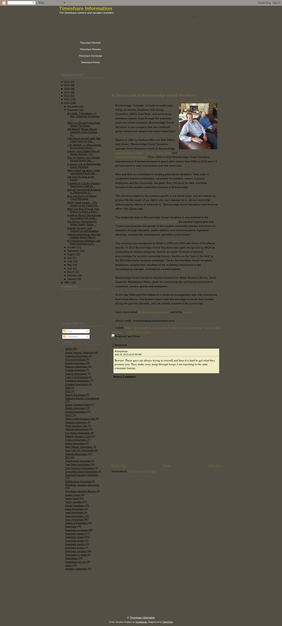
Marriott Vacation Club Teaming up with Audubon (82, 229)
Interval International (77, 429)
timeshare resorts (75, 544)
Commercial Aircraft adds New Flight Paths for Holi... (84, 140)
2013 (66, 92)
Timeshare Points (90, 62)
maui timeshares (74, 512)
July (69, 258)
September (73, 250)
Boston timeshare (75, 363)
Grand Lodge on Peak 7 (129, 152)
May (69, 264)
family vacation (74, 502)
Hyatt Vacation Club (76, 425)
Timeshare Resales (90, 49)
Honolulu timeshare (76, 422)
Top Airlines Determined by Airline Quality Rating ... (82, 223)
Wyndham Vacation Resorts (81, 491)
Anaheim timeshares (77, 356)
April (69, 268)
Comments (71, 336)
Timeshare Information (85, 8)
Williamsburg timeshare (78, 481)
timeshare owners (75, 533)
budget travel (72, 495)
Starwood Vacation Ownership (81, 475)
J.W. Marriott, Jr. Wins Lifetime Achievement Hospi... (84, 146)
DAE (68, 387)
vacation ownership (76, 568)
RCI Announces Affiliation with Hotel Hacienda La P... (84, 242)
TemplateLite (141, 622)
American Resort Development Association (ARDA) (146, 221)
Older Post (214, 465)
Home (167, 465)
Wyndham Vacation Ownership (82, 485)
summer (188, 312)
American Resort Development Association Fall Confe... (84, 217)
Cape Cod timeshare (77, 377)
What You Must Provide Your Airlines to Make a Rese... (83, 210)
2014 (66, 88)
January (71, 279)
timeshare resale (74, 540)
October (71, 247)
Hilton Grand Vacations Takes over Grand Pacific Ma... (83, 172)
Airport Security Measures (80, 352)
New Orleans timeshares (79, 447)
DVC (68, 391)
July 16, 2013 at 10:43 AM (128, 354)
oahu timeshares (74, 516)
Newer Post (118, 465)
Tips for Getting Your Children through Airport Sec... (83, 159)
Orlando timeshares (76, 454)
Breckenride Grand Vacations (151, 327)
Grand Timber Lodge (158, 152)
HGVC (69, 415)
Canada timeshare (75, 370)
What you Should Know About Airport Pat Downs (83, 124)
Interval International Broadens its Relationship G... (84, 191)
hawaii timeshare (75, 505)
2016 (66, 82)
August (71, 254)
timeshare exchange (76, 530)
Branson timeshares (76, 366)
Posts (69, 331)
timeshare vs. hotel (76, 554)
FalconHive (167, 622)
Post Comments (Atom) (142, 471)
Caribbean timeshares (77, 380)
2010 (66, 103)
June (70, 261)
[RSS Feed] (72, 615)
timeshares (71, 558)
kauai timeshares (75, 509)
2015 (66, 85)
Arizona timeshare (75, 359)
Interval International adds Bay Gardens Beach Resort (84, 236)
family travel (72, 498)
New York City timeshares (80, 450)
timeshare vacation (76, 551)
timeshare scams (75, 547)
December (72, 106)
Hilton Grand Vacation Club (80, 418)
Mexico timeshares (76, 439)
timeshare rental (74, 537)
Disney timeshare (75, 408)
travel (68, 565)
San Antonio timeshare (78, 461)
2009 (66, 282)
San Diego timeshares (78, 464)
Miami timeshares (75, 443)
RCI (67, 457)
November (72, 110)
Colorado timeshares (77, 384)
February (72, 275)
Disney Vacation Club (77, 404)
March (70, 272)
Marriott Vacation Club (78, 436)
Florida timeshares (76, 411)
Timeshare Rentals (90, 43)
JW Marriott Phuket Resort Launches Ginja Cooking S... (82, 132)
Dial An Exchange (75, 395)
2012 (66, 96)
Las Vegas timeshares (78, 433)
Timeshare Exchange (90, 56)
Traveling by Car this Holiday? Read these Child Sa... (84, 185)
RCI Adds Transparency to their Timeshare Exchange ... (83, 116)
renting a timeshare (76, 523)
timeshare (71, 526)
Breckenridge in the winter (154, 312)
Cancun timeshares (76, 373)
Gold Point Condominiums (131, 157)
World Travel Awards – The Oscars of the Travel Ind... (83, 204)
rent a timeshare (74, 519)
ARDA (69, 349)
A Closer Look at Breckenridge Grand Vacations (84, 166)
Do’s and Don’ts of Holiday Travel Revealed (82, 197)
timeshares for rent (76, 561)
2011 (66, 99)
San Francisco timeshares (80, 468)
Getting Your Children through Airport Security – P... (83, 153)
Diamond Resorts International (82, 398)
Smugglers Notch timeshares (81, 471)
